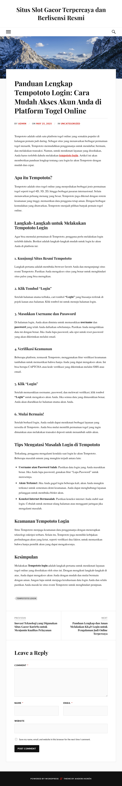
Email (67, 703)
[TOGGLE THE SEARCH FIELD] (113, 31)
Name (18, 703)
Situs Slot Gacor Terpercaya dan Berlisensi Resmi (61, 14)
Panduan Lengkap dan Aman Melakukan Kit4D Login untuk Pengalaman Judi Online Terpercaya (89, 628)
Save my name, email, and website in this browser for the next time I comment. (54, 739)
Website (19, 721)
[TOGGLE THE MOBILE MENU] (8, 31)
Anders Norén (83, 778)
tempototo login (68, 155)
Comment (21, 665)
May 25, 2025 (44, 123)
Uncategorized (70, 123)
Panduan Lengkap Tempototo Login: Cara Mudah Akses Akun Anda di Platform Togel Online (58, 97)
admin (22, 123)
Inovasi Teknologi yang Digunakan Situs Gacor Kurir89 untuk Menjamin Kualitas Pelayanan (35, 626)
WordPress (52, 778)
